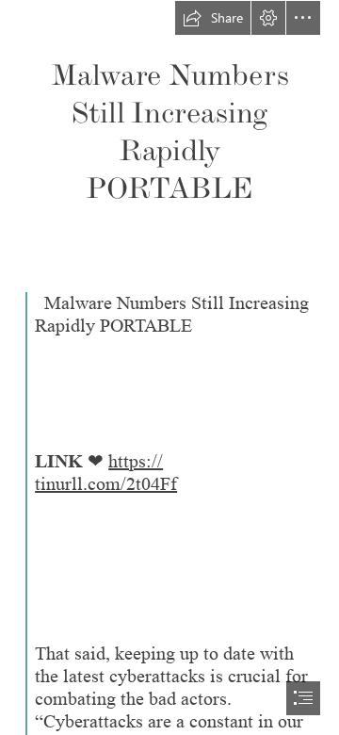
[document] (169, 367)
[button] (212, 18)
